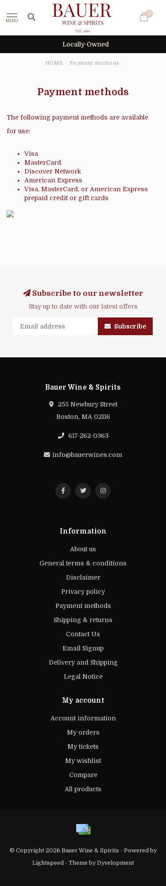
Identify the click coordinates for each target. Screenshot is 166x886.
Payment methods (83, 605)
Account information (83, 718)
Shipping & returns (83, 619)
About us (83, 549)
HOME (54, 63)
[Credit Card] (83, 829)
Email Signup (83, 648)
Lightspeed (48, 863)
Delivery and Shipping (83, 662)
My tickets (83, 746)
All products (83, 789)
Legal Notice (83, 676)
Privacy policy (83, 591)
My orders (83, 732)
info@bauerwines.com (87, 454)
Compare (83, 774)
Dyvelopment (115, 863)
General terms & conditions (83, 563)
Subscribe (129, 326)
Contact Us (83, 634)
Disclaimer (83, 577)
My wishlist (83, 760)
